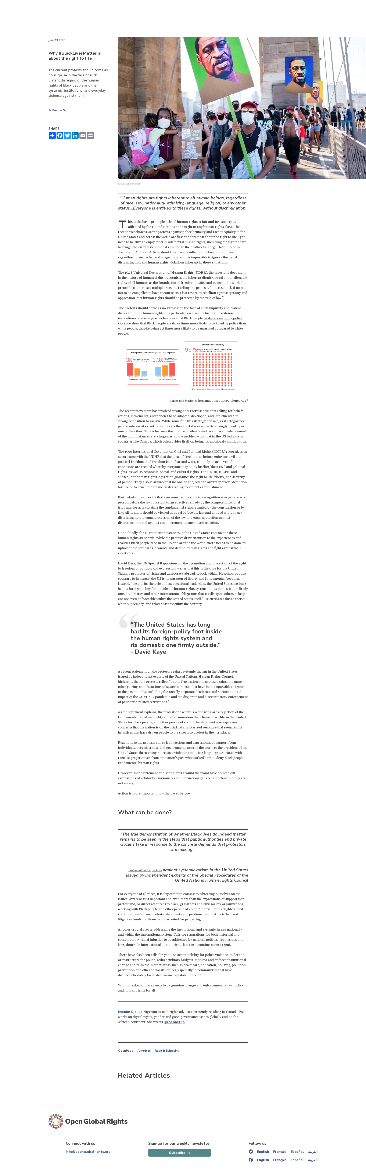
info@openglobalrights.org (88, 1151)
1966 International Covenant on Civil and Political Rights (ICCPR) (175, 452)
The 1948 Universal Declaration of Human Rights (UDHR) (162, 272)
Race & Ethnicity (167, 1050)
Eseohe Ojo (59, 110)
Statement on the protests (145, 870)
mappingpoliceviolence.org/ (226, 401)
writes (182, 568)
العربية (312, 1151)
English (263, 1151)
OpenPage (125, 1050)
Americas (144, 1050)
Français (280, 1151)
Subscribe (177, 1152)
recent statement (134, 671)
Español (297, 1151)
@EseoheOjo (174, 1022)
